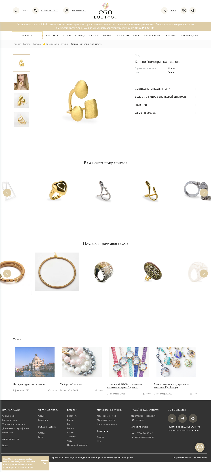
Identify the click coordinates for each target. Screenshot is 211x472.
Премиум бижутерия (77, 445)
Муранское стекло (106, 420)
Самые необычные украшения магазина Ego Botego (171, 385)
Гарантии (43, 420)
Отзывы (42, 415)
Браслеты (52, 35)
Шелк (99, 441)
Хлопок (100, 437)
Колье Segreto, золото (52, 294)
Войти (5, 445)
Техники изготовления (13, 424)
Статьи (41, 432)
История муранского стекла (29, 384)
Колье (67, 35)
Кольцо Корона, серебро (195, 213)
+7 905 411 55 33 (144, 432)
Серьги (93, 35)
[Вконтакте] (185, 10)
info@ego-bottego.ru (145, 415)
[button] (7, 193)
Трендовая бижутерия (57, 43)
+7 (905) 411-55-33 (142, 28)
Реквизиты (7, 432)
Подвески (122, 35)
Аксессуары (152, 35)
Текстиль (170, 35)
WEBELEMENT (201, 457)
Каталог (27, 35)
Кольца (80, 35)
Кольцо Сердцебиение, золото (57, 213)
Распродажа (190, 35)
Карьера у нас (9, 420)
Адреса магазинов (144, 437)
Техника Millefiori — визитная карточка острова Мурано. (124, 385)
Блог (40, 437)
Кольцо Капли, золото (146, 213)
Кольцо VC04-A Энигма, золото (152, 294)
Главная (17, 43)
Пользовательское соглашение (183, 430)
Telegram (139, 420)
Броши (107, 35)
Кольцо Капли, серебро (100, 213)
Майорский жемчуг (71, 384)
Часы (136, 35)
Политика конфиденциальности (184, 426)
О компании (8, 415)
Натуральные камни (107, 424)
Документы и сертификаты (15, 428)
